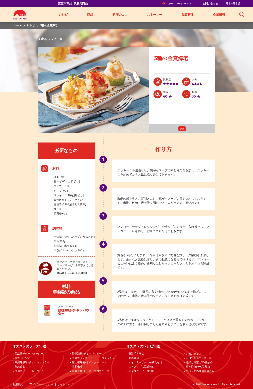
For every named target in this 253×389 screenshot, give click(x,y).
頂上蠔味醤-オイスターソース (89, 362)
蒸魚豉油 (20, 366)
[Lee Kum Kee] (20, 16)
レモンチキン (193, 353)
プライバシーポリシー (40, 384)
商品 (90, 14)
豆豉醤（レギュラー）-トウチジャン (93, 358)
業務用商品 (81, 3)
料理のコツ (120, 14)
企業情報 (219, 14)
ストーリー (154, 14)
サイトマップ (65, 384)
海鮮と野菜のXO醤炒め (199, 362)
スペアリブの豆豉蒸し (141, 366)
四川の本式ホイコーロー (200, 358)
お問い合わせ (210, 3)
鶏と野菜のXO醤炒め (198, 366)
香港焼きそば (136, 353)
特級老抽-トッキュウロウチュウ (90, 371)
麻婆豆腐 (134, 358)
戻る (44, 39)
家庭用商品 (65, 3)
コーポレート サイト (180, 3)
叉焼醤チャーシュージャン (30, 353)
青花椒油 (77, 366)
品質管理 (188, 14)
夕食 (182, 129)
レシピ (63, 14)
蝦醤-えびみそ (23, 358)
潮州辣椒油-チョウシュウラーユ (33, 362)
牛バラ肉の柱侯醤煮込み (200, 371)
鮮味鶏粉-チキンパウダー (87, 353)
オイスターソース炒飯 (141, 371)
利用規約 (18, 384)
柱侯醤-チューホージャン (29, 371)
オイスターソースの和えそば (145, 362)
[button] (241, 14)
